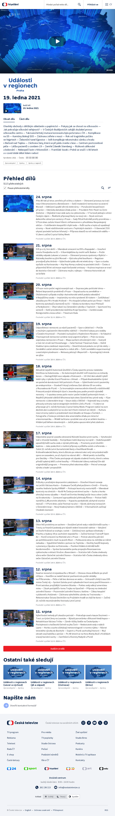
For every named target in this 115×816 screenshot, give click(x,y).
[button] (57, 41)
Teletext (11, 743)
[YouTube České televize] (94, 723)
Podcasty (80, 743)
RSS (106, 810)
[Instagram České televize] (83, 723)
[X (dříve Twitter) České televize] (100, 723)
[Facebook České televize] (89, 723)
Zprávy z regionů (34, 163)
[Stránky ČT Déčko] (70, 769)
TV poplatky (47, 737)
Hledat (79, 4)
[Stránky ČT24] (11, 769)
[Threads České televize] (106, 723)
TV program (13, 732)
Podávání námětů (49, 754)
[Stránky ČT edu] (103, 769)
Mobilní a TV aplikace (86, 754)
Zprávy (22, 163)
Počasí (44, 749)
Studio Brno (81, 737)
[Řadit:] (109, 187)
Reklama (11, 737)
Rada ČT (11, 749)
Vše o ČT (45, 760)
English (28, 810)
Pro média (46, 732)
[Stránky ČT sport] (30, 769)
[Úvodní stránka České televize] (22, 723)
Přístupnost (58, 810)
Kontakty (80, 760)
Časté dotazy (13, 760)
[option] (49, 797)
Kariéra (79, 749)
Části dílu (24, 119)
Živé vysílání (81, 732)
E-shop (10, 754)
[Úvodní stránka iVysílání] (13, 4)
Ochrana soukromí (42, 810)
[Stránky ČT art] (86, 769)
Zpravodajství (10, 163)
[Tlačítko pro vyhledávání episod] (102, 188)
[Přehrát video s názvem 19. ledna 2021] (57, 41)
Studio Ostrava (48, 743)
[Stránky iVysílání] (51, 769)
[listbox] (61, 796)
